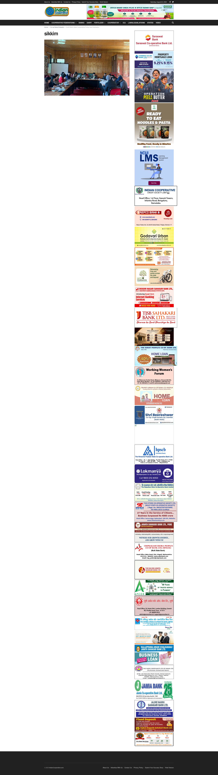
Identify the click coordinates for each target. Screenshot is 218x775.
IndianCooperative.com (56, 766)
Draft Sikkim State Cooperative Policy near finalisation (82, 27)
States (150, 23)
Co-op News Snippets (57, 27)
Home (46, 23)
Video (158, 23)
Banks (81, 23)
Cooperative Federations (63, 23)
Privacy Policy (76, 2)
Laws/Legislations (136, 23)
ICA (124, 23)
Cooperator (113, 23)
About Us (47, 2)
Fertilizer (98, 23)
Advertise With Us (56, 2)
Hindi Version (104, 2)
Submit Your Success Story (90, 2)
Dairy (89, 23)
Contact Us (67, 2)
